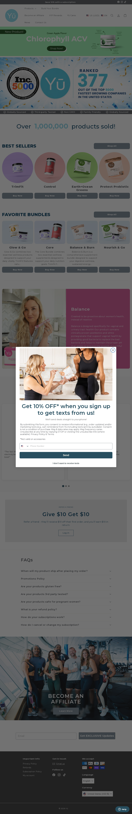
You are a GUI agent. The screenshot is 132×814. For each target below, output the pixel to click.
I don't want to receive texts (66, 463)
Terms (50, 434)
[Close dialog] (113, 350)
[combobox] (24, 446)
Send (66, 455)
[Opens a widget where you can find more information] (122, 809)
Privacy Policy (38, 434)
